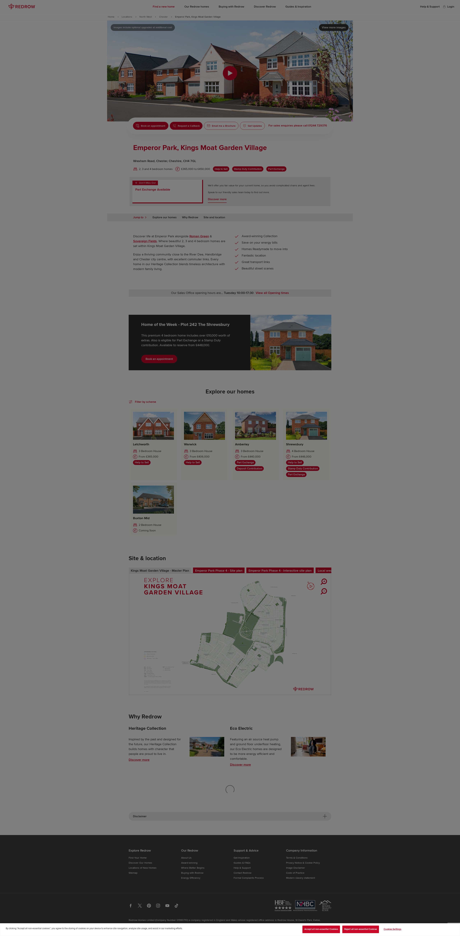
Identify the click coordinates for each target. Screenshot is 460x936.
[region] (230, 929)
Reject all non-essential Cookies (360, 929)
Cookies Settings (392, 929)
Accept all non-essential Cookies (321, 929)
